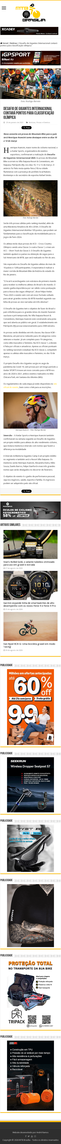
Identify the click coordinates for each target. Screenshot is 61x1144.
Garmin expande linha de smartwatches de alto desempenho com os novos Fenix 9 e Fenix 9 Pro (29, 604)
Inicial (5, 43)
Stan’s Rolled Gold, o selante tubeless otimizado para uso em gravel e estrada (29, 563)
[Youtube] (32, 1136)
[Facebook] (26, 1136)
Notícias (13, 43)
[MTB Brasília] (30, 12)
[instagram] (35, 1136)
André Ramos (42, 1132)
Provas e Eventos (43, 123)
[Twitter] (28, 1136)
